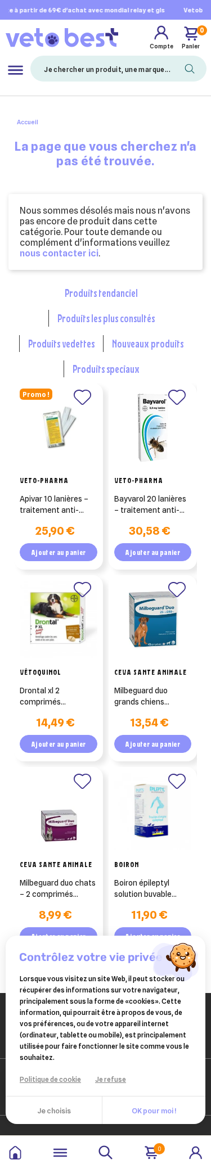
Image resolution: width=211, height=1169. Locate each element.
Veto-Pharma (44, 480)
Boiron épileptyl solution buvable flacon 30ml (143, 889)
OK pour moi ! (154, 1110)
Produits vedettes (61, 343)
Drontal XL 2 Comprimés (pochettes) (42, 696)
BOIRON (126, 864)
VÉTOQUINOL (40, 671)
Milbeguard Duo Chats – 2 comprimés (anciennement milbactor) (58, 889)
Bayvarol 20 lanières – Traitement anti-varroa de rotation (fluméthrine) (150, 505)
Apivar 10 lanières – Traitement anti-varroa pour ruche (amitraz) (54, 505)
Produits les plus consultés (106, 318)
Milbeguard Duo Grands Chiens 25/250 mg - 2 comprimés (141, 696)
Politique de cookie (50, 1079)
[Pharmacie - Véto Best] (62, 37)
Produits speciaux (106, 368)
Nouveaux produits (147, 343)
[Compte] (195, 1151)
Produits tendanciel (101, 292)
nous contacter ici (59, 253)
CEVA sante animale (150, 671)
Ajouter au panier (58, 552)
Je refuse (110, 1079)
